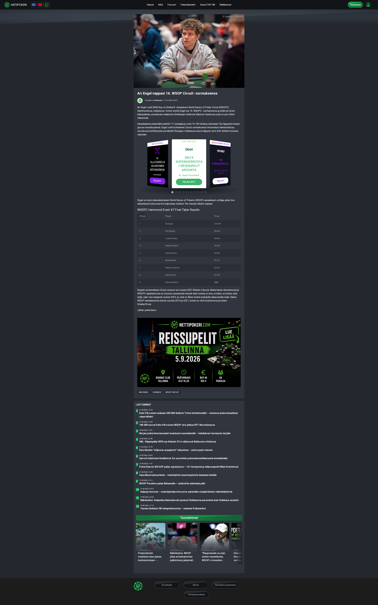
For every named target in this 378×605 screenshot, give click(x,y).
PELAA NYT (157, 180)
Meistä (196, 585)
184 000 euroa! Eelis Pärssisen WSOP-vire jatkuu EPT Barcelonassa (177, 424)
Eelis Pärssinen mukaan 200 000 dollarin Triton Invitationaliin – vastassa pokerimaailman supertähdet (188, 415)
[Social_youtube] (40, 5)
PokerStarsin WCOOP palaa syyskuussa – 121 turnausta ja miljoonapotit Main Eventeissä (188, 466)
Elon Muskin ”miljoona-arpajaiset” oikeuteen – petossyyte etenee (176, 450)
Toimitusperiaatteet (196, 594)
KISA (160, 5)
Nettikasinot (225, 5)
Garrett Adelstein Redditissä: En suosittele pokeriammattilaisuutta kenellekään (183, 458)
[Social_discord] (34, 5)
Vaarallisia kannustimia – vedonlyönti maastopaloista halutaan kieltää (177, 475)
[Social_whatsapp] (47, 5)
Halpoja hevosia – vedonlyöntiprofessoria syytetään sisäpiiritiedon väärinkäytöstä (186, 491)
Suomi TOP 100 (207, 5)
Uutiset (150, 5)
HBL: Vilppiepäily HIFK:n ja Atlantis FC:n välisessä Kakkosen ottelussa (177, 441)
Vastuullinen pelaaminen (225, 585)
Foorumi (172, 5)
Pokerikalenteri (188, 5)
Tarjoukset (355, 5)
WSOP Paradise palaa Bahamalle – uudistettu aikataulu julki (172, 483)
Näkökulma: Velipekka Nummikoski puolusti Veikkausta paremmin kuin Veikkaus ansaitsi (189, 500)
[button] (368, 5)
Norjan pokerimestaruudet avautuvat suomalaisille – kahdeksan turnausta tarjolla (184, 433)
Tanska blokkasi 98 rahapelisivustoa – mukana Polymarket (173, 508)
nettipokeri (158, 100)
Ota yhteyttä (167, 585)
